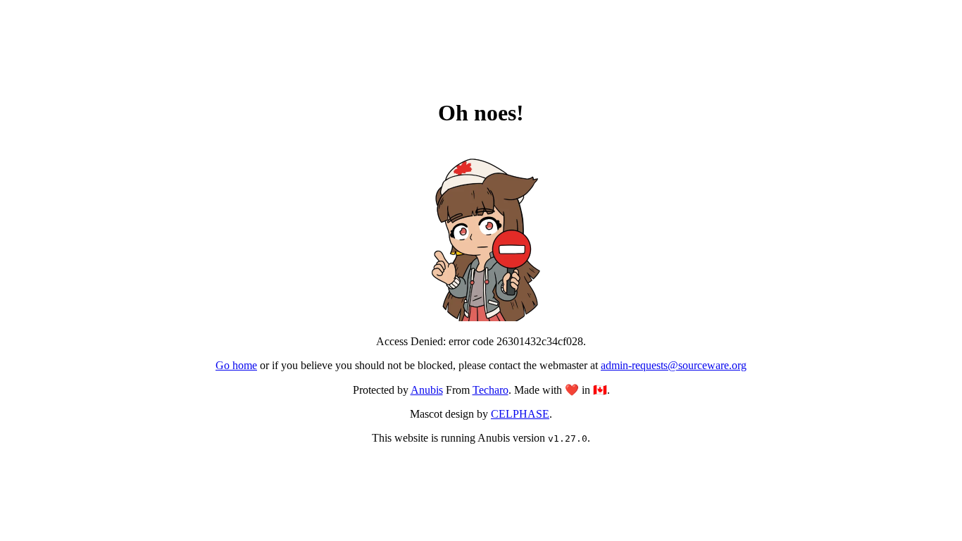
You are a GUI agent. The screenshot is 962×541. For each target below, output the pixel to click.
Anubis (427, 390)
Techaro (490, 390)
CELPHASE (520, 414)
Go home (236, 365)
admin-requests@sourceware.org (674, 365)
